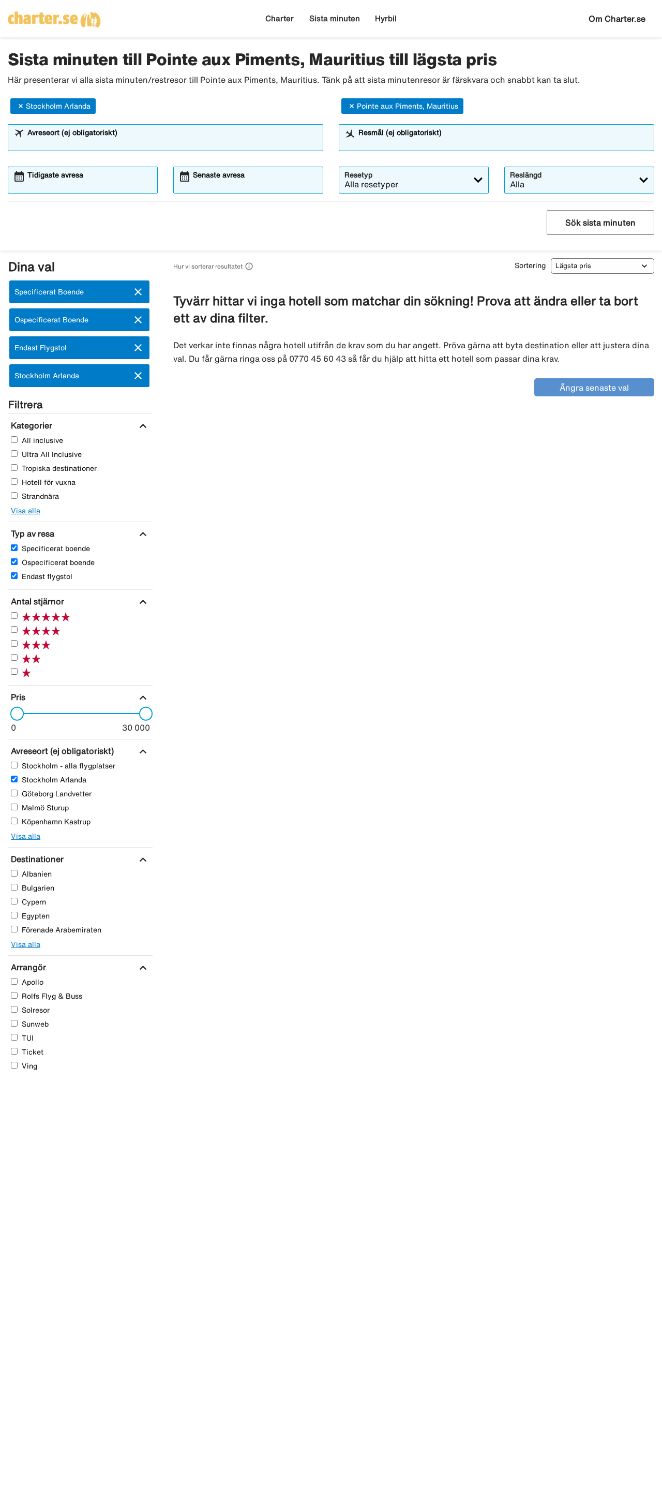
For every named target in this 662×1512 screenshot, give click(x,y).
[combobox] (172, 142)
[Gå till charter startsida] (54, 16)
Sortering (530, 265)
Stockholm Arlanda (58, 106)
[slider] (14, 713)
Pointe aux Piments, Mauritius (407, 106)
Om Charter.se (617, 18)
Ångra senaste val (594, 387)
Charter (279, 18)
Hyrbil (386, 18)
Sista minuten (334, 18)
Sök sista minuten (600, 222)
